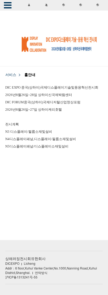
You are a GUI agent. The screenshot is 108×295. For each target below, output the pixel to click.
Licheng (29, 263)
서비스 (10, 74)
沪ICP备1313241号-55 (21, 277)
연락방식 (41, 272)
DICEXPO (12, 263)
